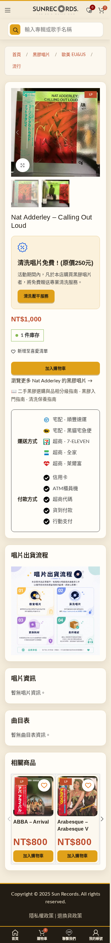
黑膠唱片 (41, 55)
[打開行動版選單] (8, 10)
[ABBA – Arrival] (33, 796)
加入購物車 (55, 368)
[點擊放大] (23, 165)
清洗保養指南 (42, 399)
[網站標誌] (55, 9)
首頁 (16, 55)
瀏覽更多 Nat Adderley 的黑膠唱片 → (51, 380)
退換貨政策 (69, 915)
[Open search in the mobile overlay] (55, 29)
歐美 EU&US (74, 55)
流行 (16, 66)
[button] (17, 132)
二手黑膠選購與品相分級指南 (48, 391)
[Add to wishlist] (44, 785)
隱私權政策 (41, 915)
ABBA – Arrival (31, 821)
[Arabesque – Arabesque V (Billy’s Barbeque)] (77, 796)
